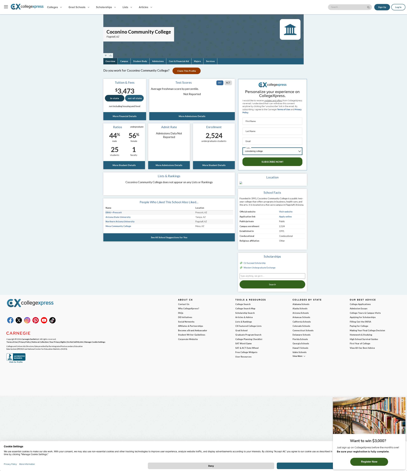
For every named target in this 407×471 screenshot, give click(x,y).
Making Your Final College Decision (367, 330)
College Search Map (245, 308)
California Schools (302, 321)
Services (210, 61)
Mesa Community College (118, 226)
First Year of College (360, 343)
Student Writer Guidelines (191, 334)
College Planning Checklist (248, 339)
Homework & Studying (361, 334)
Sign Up (382, 7)
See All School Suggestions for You (169, 237)
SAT (220, 82)
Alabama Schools (301, 304)
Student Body (140, 61)
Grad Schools (77, 7)
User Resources (243, 356)
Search (272, 284)
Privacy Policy (25, 342)
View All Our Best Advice (362, 348)
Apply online (285, 216)
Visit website (286, 211)
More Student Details (124, 165)
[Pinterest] (36, 323)
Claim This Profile (186, 70)
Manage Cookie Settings (94, 342)
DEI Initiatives (185, 317)
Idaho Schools (300, 352)
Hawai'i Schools (300, 348)
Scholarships (104, 7)
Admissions (158, 61)
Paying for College (359, 326)
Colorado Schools (301, 326)
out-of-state (135, 98)
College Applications (360, 304)
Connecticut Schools (303, 330)
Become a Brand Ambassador (192, 330)
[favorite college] (105, 55)
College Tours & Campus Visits (365, 313)
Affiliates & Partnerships (190, 326)
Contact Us (183, 304)
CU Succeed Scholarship (255, 263)
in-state (114, 98)
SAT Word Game (243, 343)
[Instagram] (27, 323)
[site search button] (369, 7)
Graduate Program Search (248, 334)
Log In (398, 7)
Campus (124, 61)
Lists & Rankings (243, 321)
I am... (248, 148)
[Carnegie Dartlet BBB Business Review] (15, 362)
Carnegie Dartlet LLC (30, 339)
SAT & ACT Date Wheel (247, 348)
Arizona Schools (301, 313)
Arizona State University (118, 217)
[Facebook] (10, 323)
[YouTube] (44, 323)
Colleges (52, 7)
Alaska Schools (300, 308)
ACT (228, 82)
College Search (243, 304)
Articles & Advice (244, 317)
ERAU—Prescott (114, 212)
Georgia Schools (301, 343)
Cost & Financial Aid (179, 61)
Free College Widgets (246, 352)
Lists (126, 7)
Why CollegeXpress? (188, 308)
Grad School (241, 330)
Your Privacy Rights (58, 342)
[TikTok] (52, 323)
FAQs (180, 313)
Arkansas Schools (301, 317)
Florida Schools (300, 339)
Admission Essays (358, 308)
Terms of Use (283, 109)
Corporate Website (188, 339)
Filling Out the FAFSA (360, 321)
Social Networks (186, 321)
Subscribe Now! (272, 161)
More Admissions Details (192, 116)
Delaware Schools (301, 334)
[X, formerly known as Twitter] (19, 323)
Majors (197, 61)
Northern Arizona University (120, 221)
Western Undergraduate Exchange (259, 267)
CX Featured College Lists (248, 326)
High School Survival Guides (364, 339)
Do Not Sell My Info (75, 342)
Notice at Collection (40, 342)
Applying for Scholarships (363, 317)
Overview (110, 61)
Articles (144, 7)
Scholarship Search (245, 313)
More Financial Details (125, 116)
